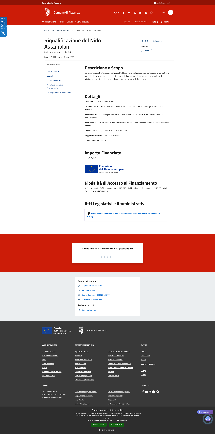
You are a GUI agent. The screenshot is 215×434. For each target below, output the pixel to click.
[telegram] (153, 392)
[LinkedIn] (139, 12)
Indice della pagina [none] (53, 64)
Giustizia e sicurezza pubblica (119, 351)
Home (46, 30)
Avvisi (143, 359)
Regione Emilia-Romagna (51, 3)
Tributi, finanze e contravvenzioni (120, 367)
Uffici (44, 359)
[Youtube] (128, 12)
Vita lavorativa (113, 375)
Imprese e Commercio (116, 355)
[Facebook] (122, 12)
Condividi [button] (145, 41)
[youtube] (146, 392)
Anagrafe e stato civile (83, 359)
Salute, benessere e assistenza (119, 363)
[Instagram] (134, 12)
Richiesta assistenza (82, 403)
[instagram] (150, 392)
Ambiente (78, 355)
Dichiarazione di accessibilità (119, 403)
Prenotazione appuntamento (86, 391)
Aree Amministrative (50, 355)
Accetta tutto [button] (98, 425)
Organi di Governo (48, 351)
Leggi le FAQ (79, 399)
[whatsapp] (157, 392)
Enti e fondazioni (48, 363)
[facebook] (143, 392)
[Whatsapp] (150, 12)
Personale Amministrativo (51, 371)
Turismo (111, 371)
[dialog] (107, 420)
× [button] (212, 409)
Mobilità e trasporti (115, 359)
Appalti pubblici (80, 363)
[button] (170, 12)
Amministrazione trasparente (119, 391)
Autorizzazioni (80, 367)
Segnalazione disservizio (84, 395)
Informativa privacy (115, 395)
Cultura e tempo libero (83, 375)
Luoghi (143, 370)
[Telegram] (145, 12)
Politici (44, 367)
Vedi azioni (156, 41)
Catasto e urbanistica (83, 371)
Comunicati (145, 355)
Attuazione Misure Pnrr (61, 30)
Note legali (112, 399)
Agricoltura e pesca (82, 351)
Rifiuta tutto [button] (116, 425)
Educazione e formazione (84, 379)
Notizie (143, 351)
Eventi (143, 374)
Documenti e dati (48, 375)
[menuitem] (50, 22)
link (129, 420)
